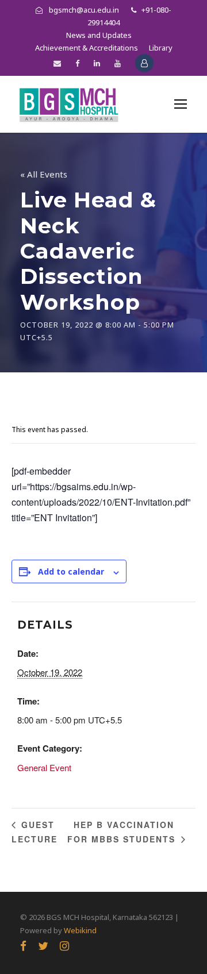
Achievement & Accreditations (86, 48)
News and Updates (99, 35)
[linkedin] (97, 63)
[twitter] (43, 946)
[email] (57, 63)
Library (160, 48)
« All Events (43, 174)
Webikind (80, 930)
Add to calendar (71, 571)
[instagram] (64, 946)
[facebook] (77, 63)
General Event (44, 767)
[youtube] (117, 63)
